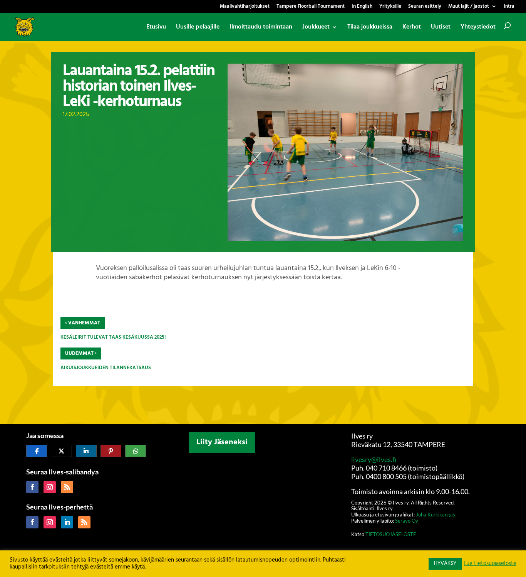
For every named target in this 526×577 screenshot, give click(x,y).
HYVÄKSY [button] (445, 563)
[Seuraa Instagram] (50, 487)
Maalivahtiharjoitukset (245, 7)
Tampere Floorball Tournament (310, 7)
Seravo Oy (406, 521)
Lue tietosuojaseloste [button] (490, 563)
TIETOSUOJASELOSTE (390, 534)
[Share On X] (61, 451)
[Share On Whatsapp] (136, 451)
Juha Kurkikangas (435, 514)
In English (362, 7)
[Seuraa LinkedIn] (67, 522)
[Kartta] (263, 506)
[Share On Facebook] (37, 451)
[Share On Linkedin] (86, 451)
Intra (509, 7)
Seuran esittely (424, 7)
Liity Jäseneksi (222, 442)
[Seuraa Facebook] (32, 487)
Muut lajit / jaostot (468, 7)
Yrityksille (390, 7)
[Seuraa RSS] (67, 487)
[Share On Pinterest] (111, 451)
